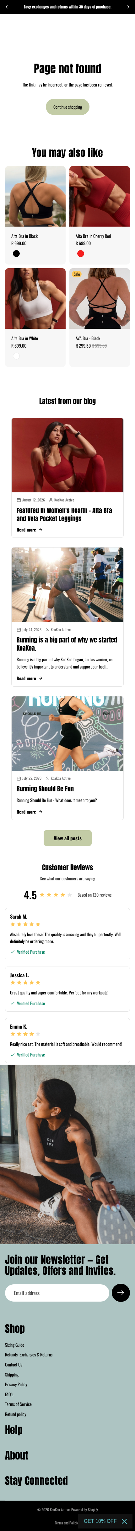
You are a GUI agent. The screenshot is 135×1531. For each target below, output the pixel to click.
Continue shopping (67, 106)
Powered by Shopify (84, 1509)
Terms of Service (18, 1404)
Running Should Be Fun (45, 789)
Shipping (12, 1374)
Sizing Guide (14, 1344)
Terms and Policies (67, 1522)
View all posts (68, 838)
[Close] (124, 1521)
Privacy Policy (16, 1384)
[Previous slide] (7, 7)
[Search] (21, 27)
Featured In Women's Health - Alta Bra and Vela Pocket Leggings (64, 514)
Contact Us (13, 1364)
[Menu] (7, 27)
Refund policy (15, 1414)
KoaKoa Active (60, 1509)
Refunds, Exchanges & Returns (28, 1354)
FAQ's (9, 1394)
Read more (26, 530)
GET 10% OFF (100, 1521)
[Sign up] (121, 1293)
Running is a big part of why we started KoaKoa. (67, 644)
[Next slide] (128, 7)
